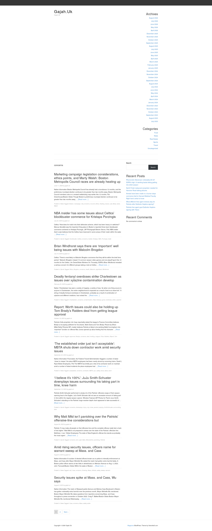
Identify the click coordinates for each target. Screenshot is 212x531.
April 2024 (154, 96)
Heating (102, 204)
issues (107, 204)
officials (94, 470)
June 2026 (154, 24)
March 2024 (154, 99)
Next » (66, 512)
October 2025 (153, 40)
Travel (156, 145)
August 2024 (153, 84)
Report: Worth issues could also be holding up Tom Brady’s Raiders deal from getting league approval (86, 310)
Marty (114, 204)
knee (91, 407)
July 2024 (154, 87)
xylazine (118, 300)
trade (109, 239)
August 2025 (153, 46)
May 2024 (154, 93)
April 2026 (154, 30)
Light (80, 440)
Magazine (131, 525)
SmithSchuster (108, 407)
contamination (88, 300)
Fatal (94, 300)
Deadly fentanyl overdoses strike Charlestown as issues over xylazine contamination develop (87, 278)
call (70, 470)
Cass (73, 470)
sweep (103, 470)
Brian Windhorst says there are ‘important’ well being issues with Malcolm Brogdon (86, 248)
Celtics (79, 239)
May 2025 (154, 55)
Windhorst (106, 269)
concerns (87, 204)
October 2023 (153, 112)
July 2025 (154, 49)
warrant (108, 470)
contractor (86, 371)
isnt (77, 440)
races (118, 204)
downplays (79, 407)
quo (95, 371)
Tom (116, 336)
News (156, 136)
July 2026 (154, 21)
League (97, 336)
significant (99, 269)
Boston (71, 204)
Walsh (56, 206)
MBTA (91, 371)
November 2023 (152, 109)
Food (156, 133)
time (55, 409)
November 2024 (152, 74)
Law (111, 204)
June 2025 (154, 52)
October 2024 (153, 77)
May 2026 (154, 27)
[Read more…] (83, 199)
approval (72, 336)
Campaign (77, 204)
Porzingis (104, 239)
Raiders (106, 336)
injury (84, 407)
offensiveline (89, 440)
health (87, 269)
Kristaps (95, 239)
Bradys (78, 336)
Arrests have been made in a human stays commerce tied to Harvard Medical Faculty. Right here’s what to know (141, 196)
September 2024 (152, 80)
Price (102, 336)
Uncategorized (153, 148)
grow (103, 300)
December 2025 (152, 33)
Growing (84, 470)
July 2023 (154, 121)
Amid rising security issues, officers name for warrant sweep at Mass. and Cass (85, 449)
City (82, 204)
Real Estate (154, 139)
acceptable (72, 371)
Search (128, 163)
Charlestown (73, 300)
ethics (97, 204)
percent (96, 407)
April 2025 (154, 59)
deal (88, 336)
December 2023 (152, 106)
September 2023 (152, 115)
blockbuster (73, 239)
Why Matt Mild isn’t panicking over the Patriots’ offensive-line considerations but (86, 418)
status (106, 371)
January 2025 (153, 68)
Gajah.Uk (63, 11)
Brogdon (76, 269)
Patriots (102, 440)
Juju (88, 407)
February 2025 (153, 65)
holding (92, 336)
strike (114, 300)
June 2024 (154, 90)
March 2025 (154, 62)
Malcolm (92, 269)
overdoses (108, 300)
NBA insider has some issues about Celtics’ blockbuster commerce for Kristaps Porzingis (85, 215)
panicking (97, 440)
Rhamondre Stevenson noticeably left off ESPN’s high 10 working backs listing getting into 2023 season (141, 182)
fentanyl (99, 300)
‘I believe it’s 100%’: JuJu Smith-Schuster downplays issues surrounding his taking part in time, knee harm (87, 381)
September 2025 (152, 43)
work (110, 371)
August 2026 (153, 18)
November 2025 (152, 37)
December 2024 (152, 71)
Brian (71, 269)
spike (88, 503)
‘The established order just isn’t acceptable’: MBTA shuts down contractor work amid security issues (87, 347)
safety (98, 371)
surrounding (117, 407)
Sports (155, 142)
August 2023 (153, 118)
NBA (99, 239)
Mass (89, 470)
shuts (102, 371)
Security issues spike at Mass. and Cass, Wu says (85, 479)
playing (101, 407)
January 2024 (153, 102)
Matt (83, 440)
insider (90, 239)
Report (112, 336)
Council (92, 204)
